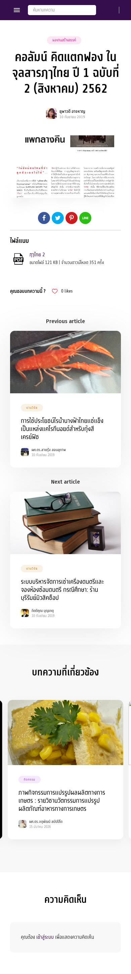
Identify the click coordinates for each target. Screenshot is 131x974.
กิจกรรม (29, 779)
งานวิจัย (32, 407)
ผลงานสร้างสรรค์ (64, 40)
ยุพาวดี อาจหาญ (72, 111)
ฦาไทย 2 (37, 254)
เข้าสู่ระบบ (45, 937)
